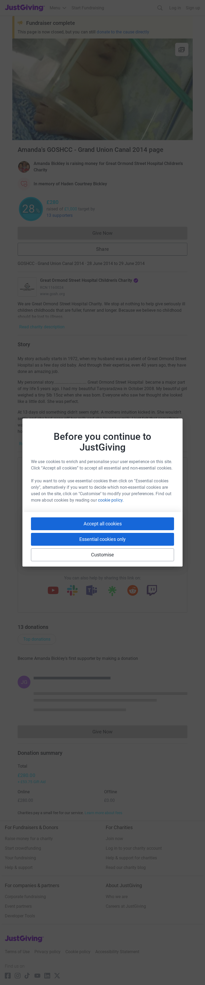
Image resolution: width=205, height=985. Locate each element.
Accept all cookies (103, 523)
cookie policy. (111, 500)
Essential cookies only (102, 539)
